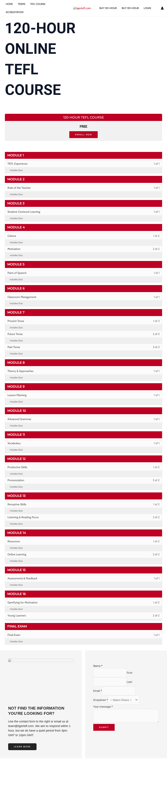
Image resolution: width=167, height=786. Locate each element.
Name (97, 665)
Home (9, 4)
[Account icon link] (162, 8)
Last (129, 681)
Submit (104, 727)
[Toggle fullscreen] (17, 777)
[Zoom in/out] (5, 777)
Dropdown (100, 700)
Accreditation (14, 12)
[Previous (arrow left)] (5, 783)
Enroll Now (83, 134)
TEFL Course (37, 4)
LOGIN (147, 8)
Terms (21, 4)
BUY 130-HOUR (130, 8)
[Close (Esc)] (42, 777)
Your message (103, 706)
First (129, 672)
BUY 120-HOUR (108, 8)
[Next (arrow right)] (17, 783)
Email (97, 690)
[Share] (30, 777)
